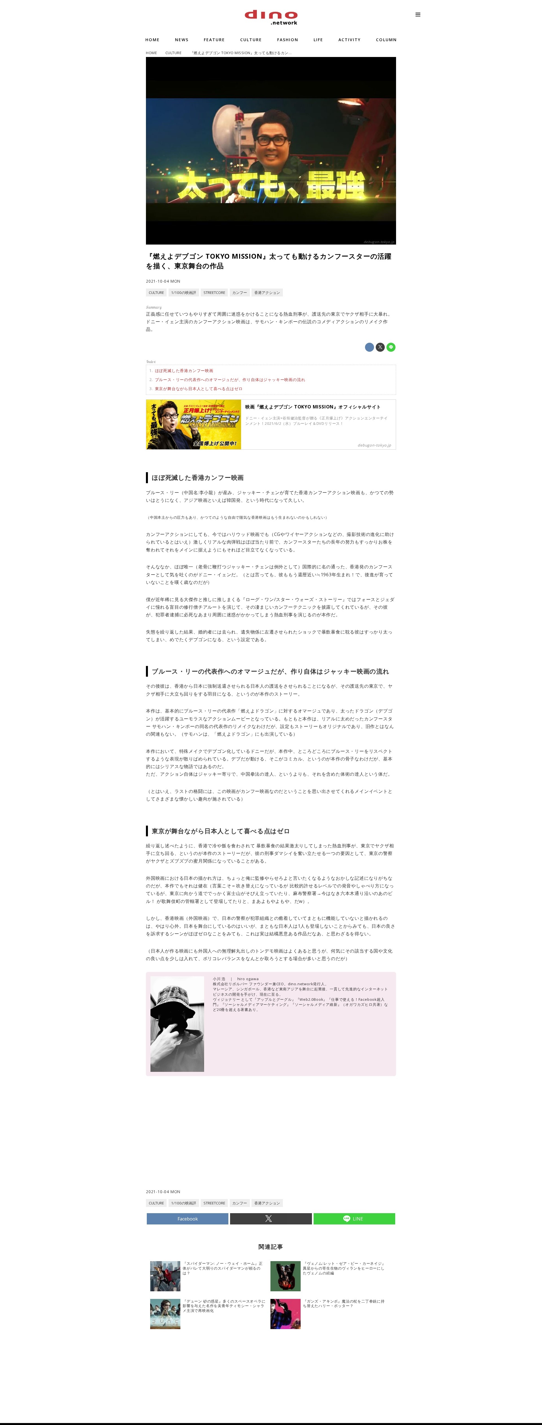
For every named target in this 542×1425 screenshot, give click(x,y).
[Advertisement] (208, 1143)
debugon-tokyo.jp (379, 241)
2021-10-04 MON (163, 281)
